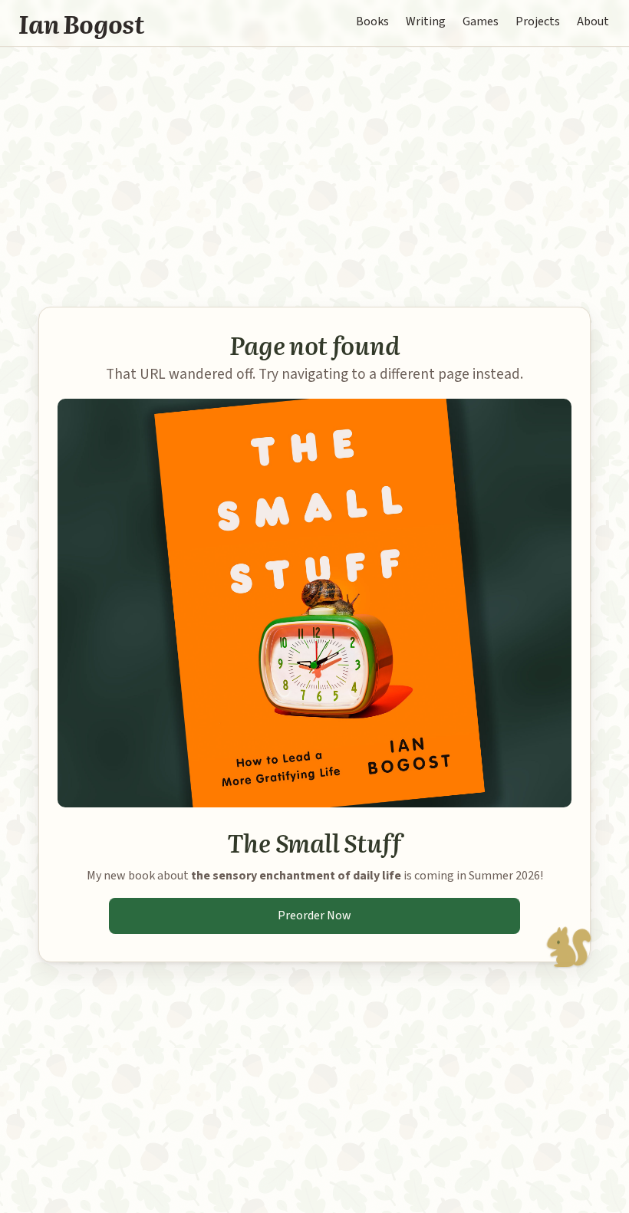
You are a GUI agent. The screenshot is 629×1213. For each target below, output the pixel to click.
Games (481, 21)
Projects (537, 21)
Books (372, 21)
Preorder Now (314, 915)
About (593, 21)
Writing (426, 21)
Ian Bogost (81, 23)
